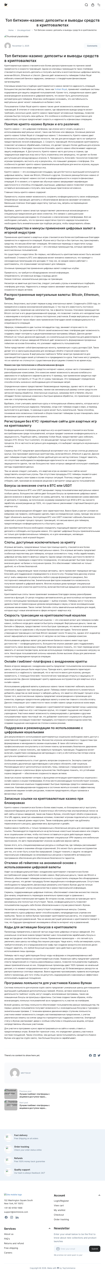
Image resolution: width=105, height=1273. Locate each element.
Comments (92, 46)
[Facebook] (6, 1217)
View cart (59, 1205)
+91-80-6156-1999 (13, 1208)
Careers (8, 1252)
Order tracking (61, 1219)
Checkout (59, 1214)
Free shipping (11, 1248)
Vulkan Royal (61, 89)
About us (8, 1234)
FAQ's (7, 1238)
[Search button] (86, 4)
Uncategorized (23, 30)
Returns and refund (14, 1243)
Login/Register (61, 1200)
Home (11, 30)
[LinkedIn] (17, 1217)
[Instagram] (12, 1217)
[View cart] (92, 4)
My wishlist (59, 1210)
